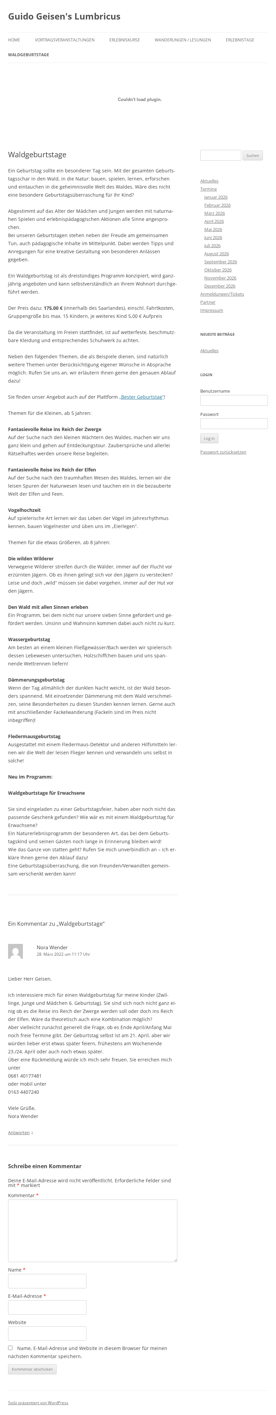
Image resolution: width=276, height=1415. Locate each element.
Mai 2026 (213, 229)
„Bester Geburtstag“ (141, 397)
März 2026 (214, 213)
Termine (208, 189)
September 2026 (220, 262)
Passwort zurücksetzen (223, 452)
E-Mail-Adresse (27, 1296)
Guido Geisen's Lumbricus (64, 16)
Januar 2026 (216, 197)
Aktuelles (209, 181)
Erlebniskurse (124, 40)
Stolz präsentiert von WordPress (38, 1403)
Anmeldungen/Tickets (222, 294)
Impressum (211, 310)
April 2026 (214, 221)
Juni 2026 (213, 237)
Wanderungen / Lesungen (183, 40)
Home (14, 40)
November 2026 (220, 278)
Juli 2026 (212, 245)
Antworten (19, 1132)
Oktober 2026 (218, 270)
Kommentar (23, 1195)
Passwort (209, 414)
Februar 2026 (217, 205)
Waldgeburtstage (28, 55)
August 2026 (216, 254)
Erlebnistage (240, 40)
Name (17, 1269)
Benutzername (215, 391)
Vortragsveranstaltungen (65, 40)
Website (17, 1322)
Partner (207, 302)
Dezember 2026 (219, 286)
